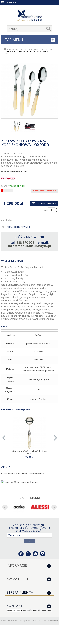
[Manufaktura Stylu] (29, 16)
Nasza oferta (19, 578)
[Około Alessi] (40, 507)
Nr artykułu (6, 172)
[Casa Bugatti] (29, 179)
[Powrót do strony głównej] (5, 49)
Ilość (45, 210)
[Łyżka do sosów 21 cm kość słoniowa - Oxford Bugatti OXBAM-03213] (29, 433)
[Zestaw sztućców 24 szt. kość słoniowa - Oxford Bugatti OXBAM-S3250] (17, 126)
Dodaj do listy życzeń (18, 227)
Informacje (17, 565)
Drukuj (9, 220)
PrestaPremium (51, 621)
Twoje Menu (11, 2)
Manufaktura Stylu (15, 621)
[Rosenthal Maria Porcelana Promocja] (29, 482)
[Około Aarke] (19, 507)
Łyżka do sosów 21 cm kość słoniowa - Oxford (29, 452)
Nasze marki (29, 498)
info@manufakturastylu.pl (29, 246)
